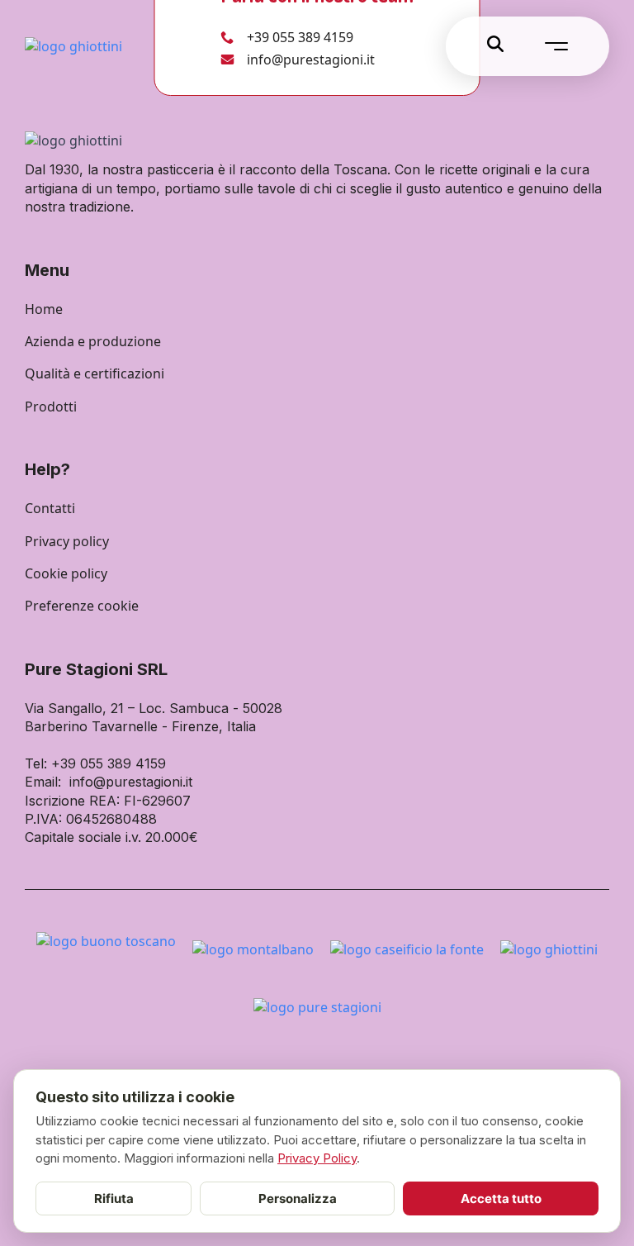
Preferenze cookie (82, 606)
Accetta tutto (501, 1198)
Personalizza (297, 1198)
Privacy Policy (317, 1158)
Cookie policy (66, 573)
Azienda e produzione (93, 341)
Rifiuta (114, 1198)
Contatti (50, 508)
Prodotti (51, 406)
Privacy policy (67, 541)
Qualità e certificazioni (94, 373)
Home (44, 309)
